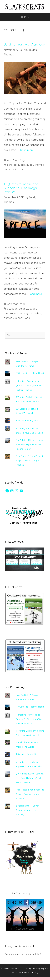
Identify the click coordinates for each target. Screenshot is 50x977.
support (18, 318)
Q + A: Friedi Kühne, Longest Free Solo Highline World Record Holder (30, 444)
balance (23, 308)
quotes (8, 318)
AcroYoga (12, 160)
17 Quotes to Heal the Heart (30, 373)
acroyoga (19, 164)
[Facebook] (7, 491)
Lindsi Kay (33, 972)
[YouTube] (21, 491)
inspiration (35, 313)
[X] (17, 491)
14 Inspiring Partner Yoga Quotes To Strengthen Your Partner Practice (29, 385)
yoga (27, 318)
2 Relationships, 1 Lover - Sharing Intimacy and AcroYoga (28, 810)
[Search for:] (25, 335)
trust (21, 169)
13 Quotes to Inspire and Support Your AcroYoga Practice (21, 188)
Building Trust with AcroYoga (24, 44)
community (11, 169)
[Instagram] (12, 491)
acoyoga (12, 308)
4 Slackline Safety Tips (27, 420)
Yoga (23, 160)
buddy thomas (35, 164)
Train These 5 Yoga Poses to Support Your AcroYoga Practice (30, 460)
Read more (27, 150)
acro (9, 164)
